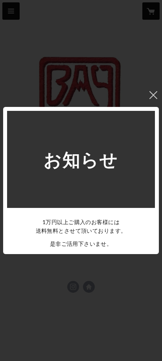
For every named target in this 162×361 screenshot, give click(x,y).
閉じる (153, 95)
